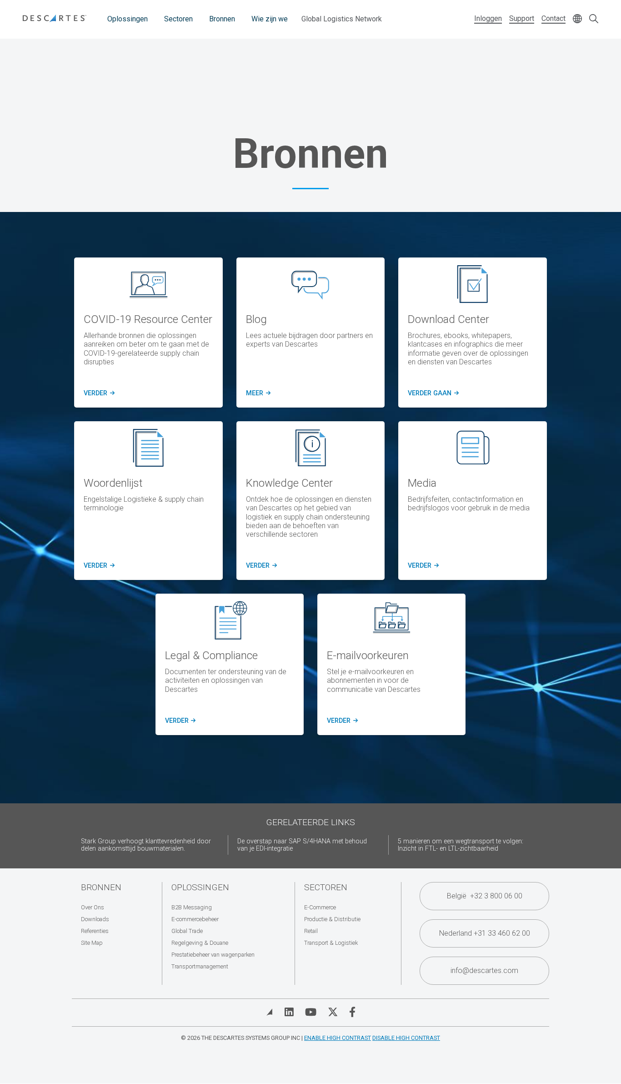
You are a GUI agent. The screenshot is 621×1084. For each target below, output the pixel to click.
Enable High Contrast (337, 1037)
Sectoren (178, 19)
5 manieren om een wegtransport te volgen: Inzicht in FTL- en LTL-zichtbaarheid (460, 844)
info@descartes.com (484, 970)
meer (257, 393)
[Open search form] (593, 19)
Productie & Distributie (332, 919)
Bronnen (222, 19)
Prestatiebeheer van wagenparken (213, 954)
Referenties (95, 931)
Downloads (95, 919)
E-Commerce (320, 907)
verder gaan (432, 393)
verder (98, 393)
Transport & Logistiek (331, 942)
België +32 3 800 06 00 (484, 896)
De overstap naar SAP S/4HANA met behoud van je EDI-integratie (302, 844)
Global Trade (187, 931)
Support (521, 18)
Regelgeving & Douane (199, 942)
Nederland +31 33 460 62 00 (484, 933)
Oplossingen (127, 19)
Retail (311, 931)
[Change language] (577, 19)
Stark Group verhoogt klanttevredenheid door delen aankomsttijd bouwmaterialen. (146, 844)
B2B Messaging (191, 907)
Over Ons (92, 907)
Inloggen (488, 18)
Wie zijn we (269, 19)
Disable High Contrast (406, 1037)
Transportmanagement (199, 966)
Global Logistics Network (341, 19)
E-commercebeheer (195, 919)
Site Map (92, 942)
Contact (553, 18)
